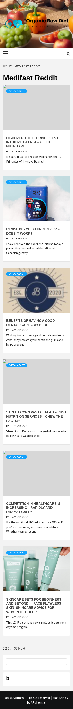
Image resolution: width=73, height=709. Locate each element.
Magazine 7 (60, 698)
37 (16, 648)
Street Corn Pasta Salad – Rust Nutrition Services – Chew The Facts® (36, 417)
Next (21, 648)
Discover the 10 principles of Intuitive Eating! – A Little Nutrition (33, 142)
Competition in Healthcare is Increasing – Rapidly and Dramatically (33, 508)
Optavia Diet (17, 91)
